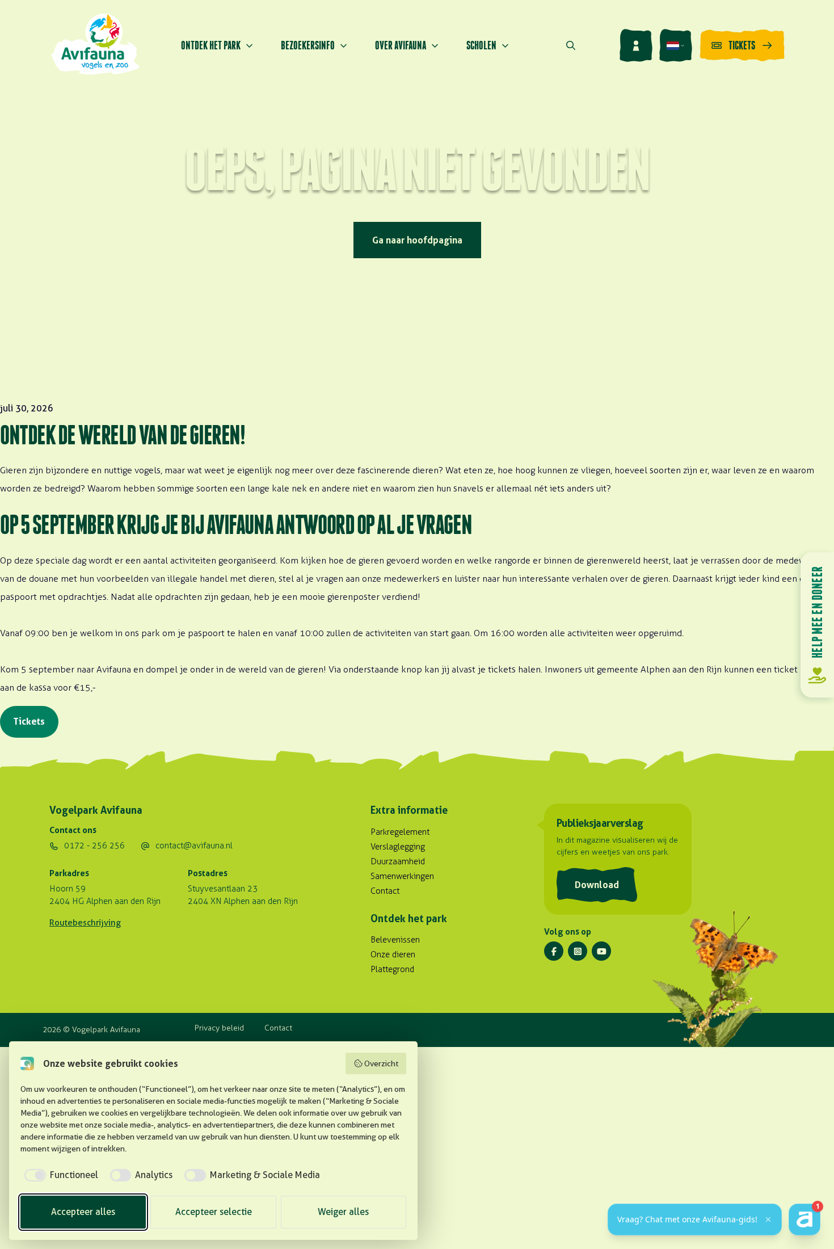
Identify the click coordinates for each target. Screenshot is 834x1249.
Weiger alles (343, 1211)
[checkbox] (59, 1175)
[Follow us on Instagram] (577, 951)
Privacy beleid (219, 1028)
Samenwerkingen (402, 876)
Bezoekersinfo (308, 45)
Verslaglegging (397, 847)
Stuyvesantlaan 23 (223, 889)
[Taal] (675, 45)
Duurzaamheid (397, 861)
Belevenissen (395, 940)
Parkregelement (399, 832)
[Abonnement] (636, 45)
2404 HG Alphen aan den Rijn (105, 901)
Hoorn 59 (67, 889)
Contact (384, 891)
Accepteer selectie (213, 1211)
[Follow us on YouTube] (601, 951)
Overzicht (381, 1063)
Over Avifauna (400, 45)
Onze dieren (392, 954)
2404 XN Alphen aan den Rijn (243, 901)
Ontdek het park (211, 45)
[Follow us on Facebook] (553, 951)
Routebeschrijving (85, 923)
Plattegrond (392, 969)
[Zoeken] (571, 45)
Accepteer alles (83, 1211)
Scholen (481, 45)
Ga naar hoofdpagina (417, 240)
